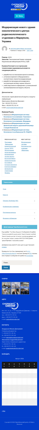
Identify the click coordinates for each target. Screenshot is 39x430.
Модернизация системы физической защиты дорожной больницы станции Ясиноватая (19, 125)
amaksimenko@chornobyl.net (15, 348)
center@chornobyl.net (13, 319)
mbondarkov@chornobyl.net (14, 337)
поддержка (29, 255)
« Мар (3, 411)
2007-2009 (30, 50)
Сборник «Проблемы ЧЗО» (10, 200)
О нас (4, 189)
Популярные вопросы (9, 212)
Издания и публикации (10, 218)
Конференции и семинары (11, 206)
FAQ (30, 253)
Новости (5, 195)
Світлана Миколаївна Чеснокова (21, 48)
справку (4, 247)
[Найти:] (19, 262)
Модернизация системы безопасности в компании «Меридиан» (26, 146)
